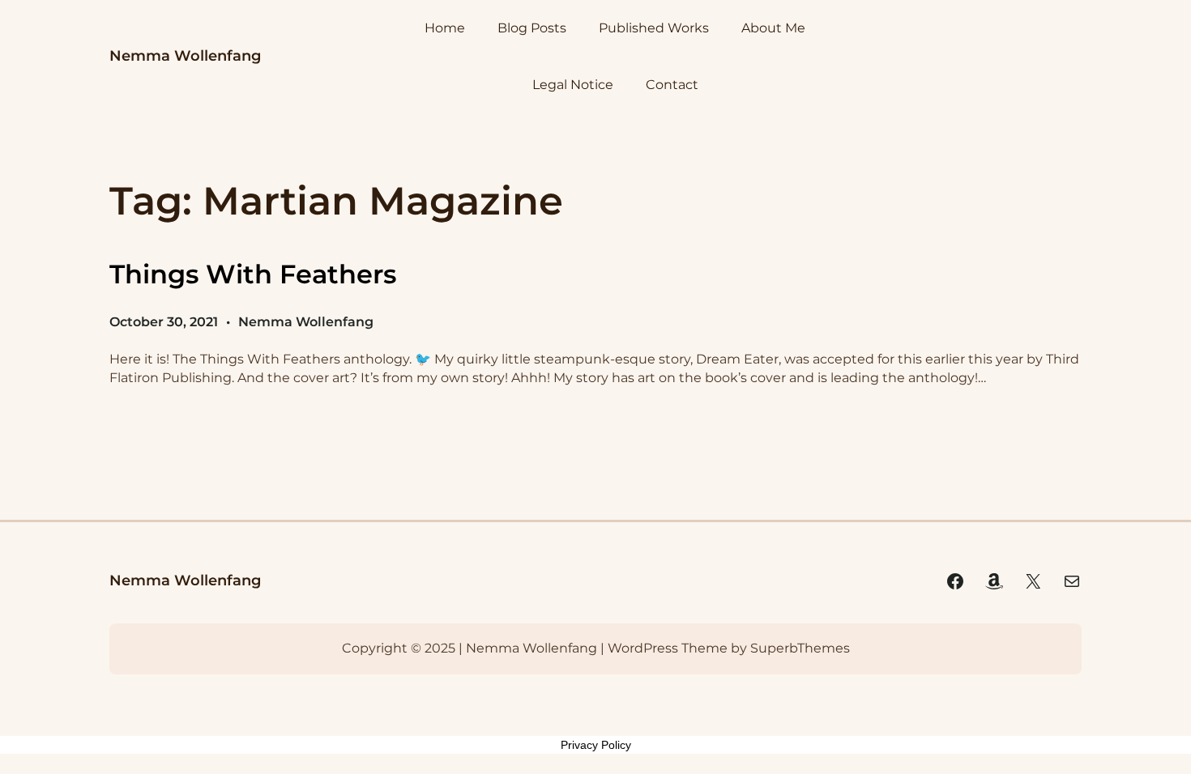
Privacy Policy (596, 744)
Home (445, 28)
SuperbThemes (800, 648)
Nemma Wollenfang (185, 56)
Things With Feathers (252, 274)
